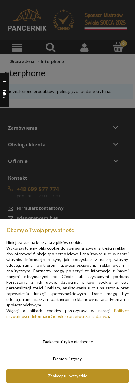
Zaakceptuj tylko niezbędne (67, 341)
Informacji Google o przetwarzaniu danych (70, 316)
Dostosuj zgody (67, 358)
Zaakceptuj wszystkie (67, 375)
